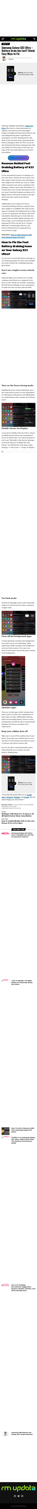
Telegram (17, 797)
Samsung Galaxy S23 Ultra (11, 808)
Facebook (9, 797)
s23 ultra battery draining (24, 804)
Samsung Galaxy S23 (9, 806)
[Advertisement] (18, 18)
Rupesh (11, 59)
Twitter (26, 797)
